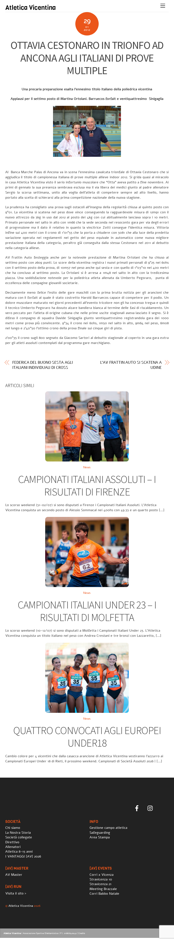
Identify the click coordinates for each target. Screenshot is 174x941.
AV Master (13, 874)
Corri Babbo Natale (104, 893)
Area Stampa (100, 837)
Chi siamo (12, 827)
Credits (81, 933)
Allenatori (13, 847)
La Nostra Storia (18, 832)
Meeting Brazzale (103, 889)
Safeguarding (100, 832)
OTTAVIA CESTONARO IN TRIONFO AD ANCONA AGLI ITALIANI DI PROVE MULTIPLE (87, 57)
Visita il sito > (15, 893)
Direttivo (12, 842)
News (87, 467)
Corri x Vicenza (102, 874)
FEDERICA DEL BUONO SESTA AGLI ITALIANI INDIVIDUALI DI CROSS (42, 365)
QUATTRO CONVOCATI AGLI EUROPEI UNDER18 (87, 737)
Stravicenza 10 (101, 879)
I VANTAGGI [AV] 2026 (23, 856)
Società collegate (18, 837)
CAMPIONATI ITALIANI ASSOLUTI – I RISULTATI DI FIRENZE (87, 486)
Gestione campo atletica (108, 827)
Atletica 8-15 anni (19, 851)
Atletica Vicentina (20, 906)
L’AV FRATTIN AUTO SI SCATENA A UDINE (131, 365)
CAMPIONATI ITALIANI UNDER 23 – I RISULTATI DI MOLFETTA (87, 611)
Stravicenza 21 (100, 884)
